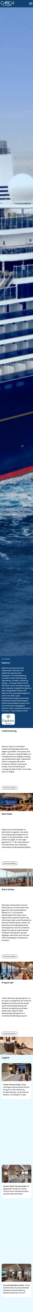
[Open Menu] (30, 3)
